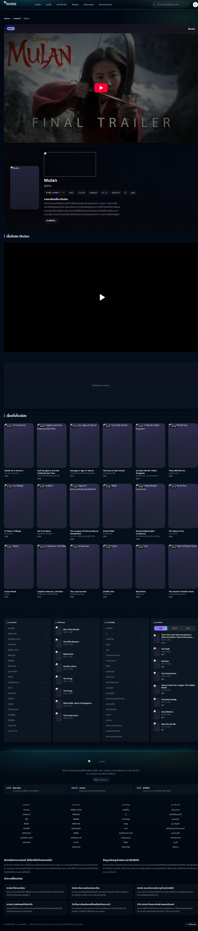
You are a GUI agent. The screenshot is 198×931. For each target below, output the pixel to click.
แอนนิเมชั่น (110, 704)
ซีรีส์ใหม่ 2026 (13, 650)
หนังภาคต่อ (12, 633)
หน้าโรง (38, 4)
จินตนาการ (115, 192)
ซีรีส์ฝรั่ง (11, 660)
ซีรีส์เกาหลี (12, 666)
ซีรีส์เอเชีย (11, 655)
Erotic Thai (13, 731)
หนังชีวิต (109, 628)
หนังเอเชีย (12, 644)
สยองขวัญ (110, 671)
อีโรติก (26, 823)
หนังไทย (11, 698)
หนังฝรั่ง (11, 628)
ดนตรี (108, 714)
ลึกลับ (108, 666)
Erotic (10, 687)
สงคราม (109, 720)
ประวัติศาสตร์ (111, 709)
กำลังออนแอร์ (13, 709)
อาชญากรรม (111, 660)
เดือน (188, 628)
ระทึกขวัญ (110, 639)
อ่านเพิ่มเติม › (51, 220)
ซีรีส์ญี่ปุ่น (11, 720)
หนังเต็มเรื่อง (62, 4)
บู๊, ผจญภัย (110, 693)
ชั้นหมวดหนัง (89, 4)
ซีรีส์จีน (10, 677)
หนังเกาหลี (12, 725)
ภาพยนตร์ (26, 814)
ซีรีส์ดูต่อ (75, 4)
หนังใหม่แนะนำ (13, 682)
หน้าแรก (26, 809)
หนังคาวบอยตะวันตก (114, 725)
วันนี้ (160, 628)
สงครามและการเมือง (114, 736)
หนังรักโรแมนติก (112, 682)
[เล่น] (101, 297)
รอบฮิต (48, 4)
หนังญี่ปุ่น (11, 714)
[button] (101, 88)
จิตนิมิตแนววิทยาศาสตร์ (115, 698)
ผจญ (133, 192)
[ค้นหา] (154, 4)
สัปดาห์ (174, 628)
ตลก (107, 650)
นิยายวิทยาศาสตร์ (112, 655)
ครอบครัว (109, 687)
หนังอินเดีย (12, 693)
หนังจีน (10, 704)
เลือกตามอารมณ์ (105, 4)
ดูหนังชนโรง (12, 671)
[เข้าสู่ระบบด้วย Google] (195, 4)
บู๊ (125, 192)
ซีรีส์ (26, 819)
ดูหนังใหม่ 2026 (14, 639)
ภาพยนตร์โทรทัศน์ (113, 731)
